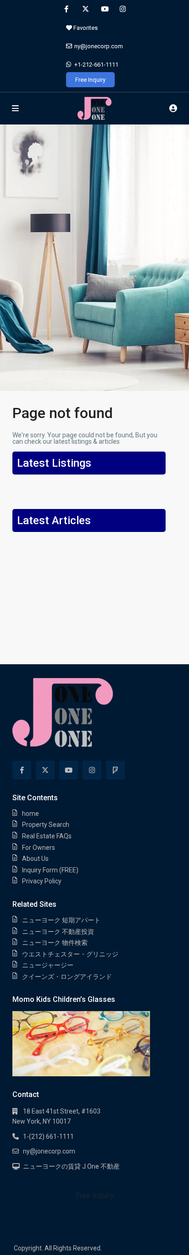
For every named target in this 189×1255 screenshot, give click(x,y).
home (30, 813)
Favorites (85, 27)
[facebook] (66, 9)
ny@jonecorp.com (98, 46)
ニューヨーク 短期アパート (61, 920)
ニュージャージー (47, 965)
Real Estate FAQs (47, 836)
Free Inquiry (90, 79)
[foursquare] (115, 770)
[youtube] (103, 9)
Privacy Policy (41, 881)
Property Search (45, 824)
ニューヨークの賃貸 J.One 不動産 (71, 1166)
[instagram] (122, 9)
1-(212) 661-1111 (48, 1136)
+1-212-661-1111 (96, 64)
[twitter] (85, 9)
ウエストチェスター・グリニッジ (70, 954)
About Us (35, 858)
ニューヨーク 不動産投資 (58, 931)
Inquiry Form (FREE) (50, 870)
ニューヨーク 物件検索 (55, 942)
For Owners (38, 847)
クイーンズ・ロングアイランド (67, 976)
